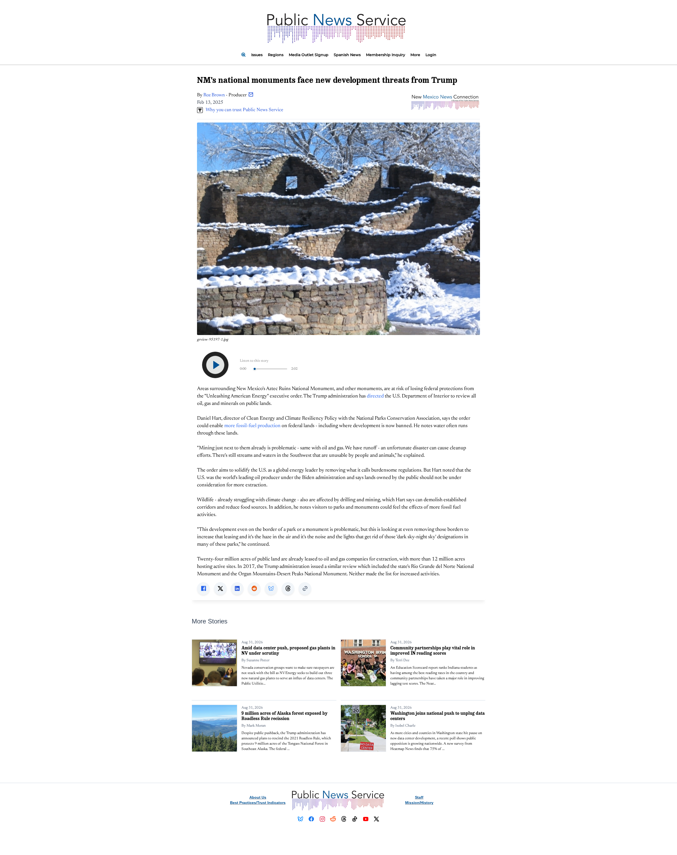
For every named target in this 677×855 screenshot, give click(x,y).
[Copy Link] (305, 588)
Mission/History (419, 802)
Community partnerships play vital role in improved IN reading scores (432, 650)
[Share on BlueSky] (271, 588)
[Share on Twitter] (220, 588)
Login (431, 54)
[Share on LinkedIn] (237, 588)
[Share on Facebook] (203, 588)
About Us (257, 797)
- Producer (225, 95)
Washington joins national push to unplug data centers (437, 715)
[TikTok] (354, 819)
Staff (419, 797)
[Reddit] (333, 819)
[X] (376, 819)
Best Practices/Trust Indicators (258, 802)
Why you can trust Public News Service (243, 110)
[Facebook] (311, 819)
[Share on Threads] (288, 588)
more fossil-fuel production (252, 425)
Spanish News (347, 54)
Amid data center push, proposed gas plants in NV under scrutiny (288, 650)
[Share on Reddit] (254, 588)
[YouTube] (365, 819)
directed (376, 396)
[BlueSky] (300, 819)
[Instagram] (322, 819)
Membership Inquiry (385, 54)
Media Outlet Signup (308, 54)
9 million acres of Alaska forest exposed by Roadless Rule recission (284, 715)
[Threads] (344, 819)
